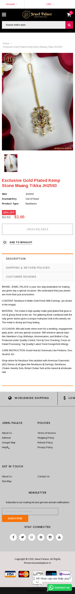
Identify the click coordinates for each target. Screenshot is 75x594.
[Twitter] (22, 537)
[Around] (37, 583)
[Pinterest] (41, 537)
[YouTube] (59, 537)
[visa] (10, 574)
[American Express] (64, 574)
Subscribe (15, 518)
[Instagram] (50, 537)
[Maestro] (51, 574)
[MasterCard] (38, 574)
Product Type (10, 203)
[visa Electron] (24, 574)
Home (6, 43)
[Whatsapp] (31, 537)
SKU (4, 194)
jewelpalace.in (43, 563)
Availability (9, 199)
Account (10, 4)
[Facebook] (13, 537)
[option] (37, 101)
